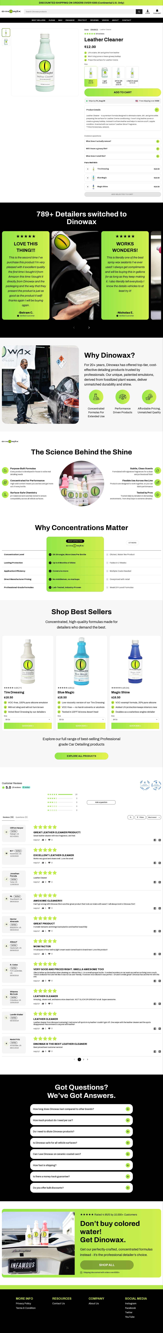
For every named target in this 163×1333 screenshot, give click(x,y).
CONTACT (126, 20)
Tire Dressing (14, 692)
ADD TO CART (123, 92)
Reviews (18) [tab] (8, 817)
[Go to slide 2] (80, 327)
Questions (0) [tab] (22, 817)
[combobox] (80, 11)
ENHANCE (70, 20)
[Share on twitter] (159, 840)
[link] (27, 1303)
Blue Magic (66, 692)
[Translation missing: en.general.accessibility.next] (89, 327)
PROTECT (82, 20)
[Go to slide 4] (84, 327)
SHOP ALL (107, 1265)
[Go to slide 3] (82, 327)
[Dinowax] (11, 12)
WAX (60, 20)
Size (5, 716)
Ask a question (101, 802)
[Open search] (131, 817)
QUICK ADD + (28, 726)
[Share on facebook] (154, 840)
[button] (89, 34)
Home (86, 29)
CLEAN (52, 20)
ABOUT (115, 20)
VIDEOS (105, 20)
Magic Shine (120, 692)
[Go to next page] (88, 1059)
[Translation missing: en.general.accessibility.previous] (74, 327)
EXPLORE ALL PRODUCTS (81, 756)
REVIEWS (94, 20)
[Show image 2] (6, 42)
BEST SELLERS (38, 20)
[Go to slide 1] (78, 327)
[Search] (139, 11)
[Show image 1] (6, 32)
